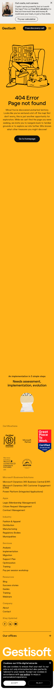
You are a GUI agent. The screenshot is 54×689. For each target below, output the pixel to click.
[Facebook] (5, 624)
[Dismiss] (51, 2)
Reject (39, 683)
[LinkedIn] (10, 624)
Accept (14, 683)
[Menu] (50, 28)
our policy (25, 674)
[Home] (9, 28)
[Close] (50, 663)
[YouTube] (16, 624)
